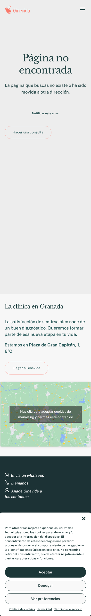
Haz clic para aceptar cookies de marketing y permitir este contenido (45, 414)
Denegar (45, 585)
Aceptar (45, 572)
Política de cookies (22, 609)
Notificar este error (45, 113)
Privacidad (44, 609)
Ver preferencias (45, 599)
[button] (83, 518)
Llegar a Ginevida (26, 368)
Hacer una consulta (28, 132)
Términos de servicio (68, 609)
